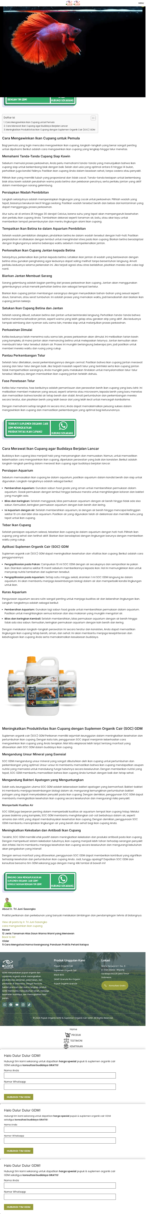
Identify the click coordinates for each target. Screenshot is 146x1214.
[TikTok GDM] (29, 1004)
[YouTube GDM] (17, 1004)
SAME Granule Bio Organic (67, 979)
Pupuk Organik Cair (63, 965)
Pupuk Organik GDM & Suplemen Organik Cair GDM (67, 1017)
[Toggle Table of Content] (92, 118)
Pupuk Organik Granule (65, 983)
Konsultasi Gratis (117, 985)
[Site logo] (69, 3)
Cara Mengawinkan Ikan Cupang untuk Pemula (29, 122)
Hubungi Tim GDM (18, 1097)
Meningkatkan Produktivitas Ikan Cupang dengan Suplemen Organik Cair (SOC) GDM (50, 129)
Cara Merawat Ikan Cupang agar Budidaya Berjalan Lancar (37, 125)
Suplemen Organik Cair (65, 970)
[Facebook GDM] (10, 1004)
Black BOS (59, 974)
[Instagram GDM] (23, 1004)
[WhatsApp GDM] (4, 1004)
